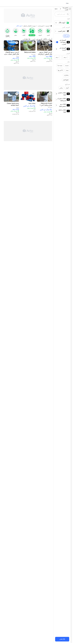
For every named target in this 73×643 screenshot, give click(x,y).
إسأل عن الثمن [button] (44, 110)
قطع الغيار (66, 80)
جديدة (67, 65)
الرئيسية (48, 26)
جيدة (67, 70)
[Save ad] (49, 42)
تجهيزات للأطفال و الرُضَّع (30, 26)
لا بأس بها (60, 70)
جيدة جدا (60, 65)
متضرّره (66, 75)
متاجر (61, 88)
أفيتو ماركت (41, 26)
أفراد (67, 88)
